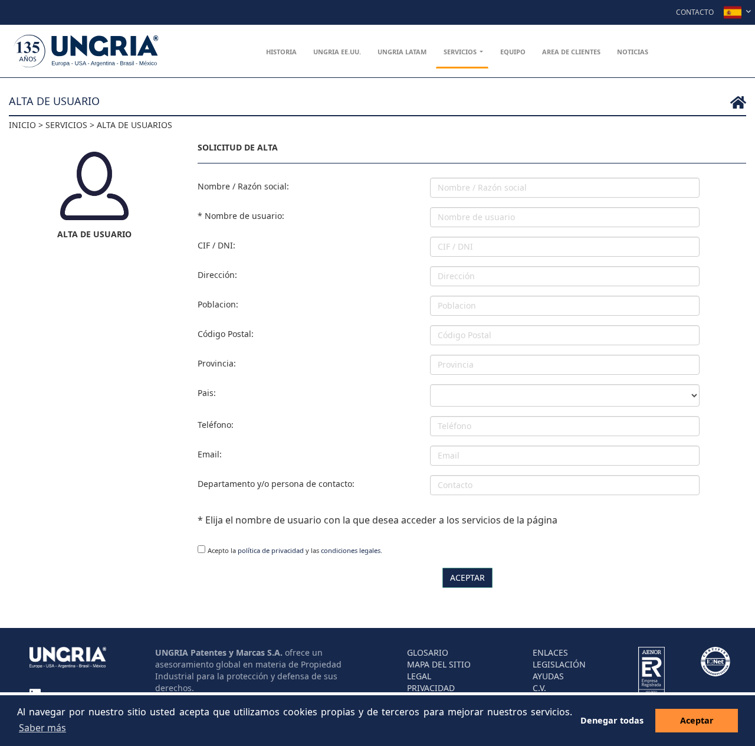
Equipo (513, 51)
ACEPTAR (467, 577)
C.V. (539, 687)
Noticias (632, 51)
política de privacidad (271, 550)
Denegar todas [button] (612, 720)
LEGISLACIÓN (559, 664)
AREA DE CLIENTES (571, 51)
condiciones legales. (351, 550)
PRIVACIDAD (431, 687)
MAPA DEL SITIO (439, 664)
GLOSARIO (427, 652)
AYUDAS (548, 676)
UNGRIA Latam (402, 51)
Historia (281, 51)
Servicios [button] (461, 51)
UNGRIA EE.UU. (337, 51)
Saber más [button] (42, 727)
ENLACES (550, 652)
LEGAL (419, 676)
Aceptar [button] (697, 720)
